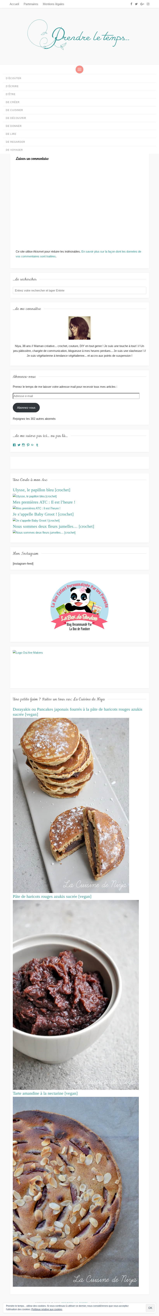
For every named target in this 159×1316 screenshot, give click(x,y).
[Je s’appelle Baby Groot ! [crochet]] (36, 520)
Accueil (14, 4)
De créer (13, 102)
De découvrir (16, 118)
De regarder (15, 142)
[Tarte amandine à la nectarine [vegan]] (76, 1191)
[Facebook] (131, 4)
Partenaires (31, 4)
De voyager (14, 150)
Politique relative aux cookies (46, 1309)
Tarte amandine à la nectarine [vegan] (45, 1093)
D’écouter (13, 78)
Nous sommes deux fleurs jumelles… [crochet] (53, 526)
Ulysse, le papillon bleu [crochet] (41, 489)
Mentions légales (53, 4)
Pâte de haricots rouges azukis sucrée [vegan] (52, 896)
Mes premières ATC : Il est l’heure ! (44, 502)
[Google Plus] (142, 4)
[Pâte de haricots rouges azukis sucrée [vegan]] (76, 994)
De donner (14, 126)
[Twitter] (136, 4)
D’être (11, 94)
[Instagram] (148, 4)
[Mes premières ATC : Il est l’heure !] (36, 508)
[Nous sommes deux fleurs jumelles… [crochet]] (44, 532)
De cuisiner (14, 110)
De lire (11, 134)
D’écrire (12, 86)
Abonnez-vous (26, 407)
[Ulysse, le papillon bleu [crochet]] (35, 496)
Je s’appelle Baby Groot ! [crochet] (43, 514)
